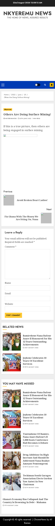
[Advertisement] (27, 48)
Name (8, 282)
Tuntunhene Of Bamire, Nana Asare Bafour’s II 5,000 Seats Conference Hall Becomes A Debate (36, 438)
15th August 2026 (31, 467)
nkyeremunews (11, 118)
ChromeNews (40, 519)
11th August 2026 (11, 505)
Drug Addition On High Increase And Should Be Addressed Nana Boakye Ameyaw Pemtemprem (36, 459)
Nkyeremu (7, 109)
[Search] (45, 84)
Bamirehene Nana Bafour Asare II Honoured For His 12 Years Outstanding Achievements (37, 340)
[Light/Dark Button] (37, 85)
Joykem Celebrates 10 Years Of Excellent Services (34, 360)
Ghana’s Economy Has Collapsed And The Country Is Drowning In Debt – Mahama (25, 501)
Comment (10, 246)
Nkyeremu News (27, 13)
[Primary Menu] (2, 85)
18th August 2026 (32, 446)
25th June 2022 (25, 118)
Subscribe (52, 85)
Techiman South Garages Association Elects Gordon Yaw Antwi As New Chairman (37, 480)
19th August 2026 (32, 367)
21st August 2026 (31, 348)
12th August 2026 (32, 488)
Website (9, 303)
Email (8, 293)
